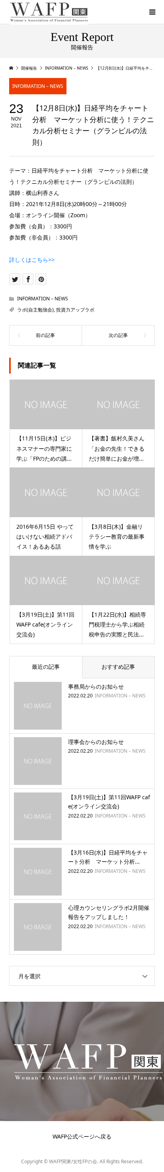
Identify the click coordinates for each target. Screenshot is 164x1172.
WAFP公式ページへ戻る (82, 1136)
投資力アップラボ (75, 309)
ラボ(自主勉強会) (35, 309)
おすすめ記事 (118, 666)
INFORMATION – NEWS (37, 86)
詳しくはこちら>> (32, 259)
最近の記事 (46, 666)
